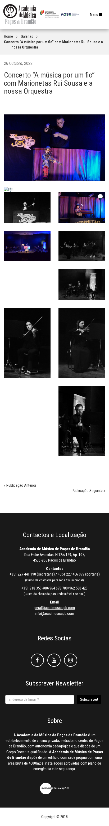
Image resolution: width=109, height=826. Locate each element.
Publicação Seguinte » (88, 491)
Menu (97, 16)
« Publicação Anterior (20, 485)
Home (8, 36)
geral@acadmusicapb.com (54, 607)
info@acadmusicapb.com (54, 613)
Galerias (27, 36)
